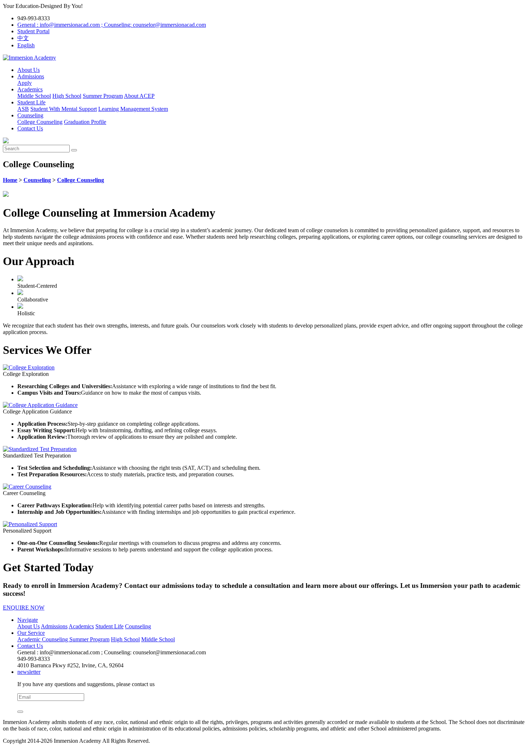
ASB (23, 109)
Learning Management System (133, 109)
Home (10, 180)
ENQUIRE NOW (23, 607)
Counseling (30, 115)
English (26, 45)
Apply (24, 83)
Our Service (31, 633)
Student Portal (33, 31)
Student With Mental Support (63, 109)
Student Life (31, 102)
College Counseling (39, 122)
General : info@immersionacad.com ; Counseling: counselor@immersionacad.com (111, 25)
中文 (23, 38)
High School (66, 96)
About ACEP (139, 96)
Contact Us (30, 128)
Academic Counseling (43, 639)
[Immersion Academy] (29, 58)
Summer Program (103, 96)
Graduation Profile (85, 122)
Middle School (34, 96)
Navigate (27, 620)
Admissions (30, 76)
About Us (28, 70)
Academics (30, 89)
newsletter (28, 672)
